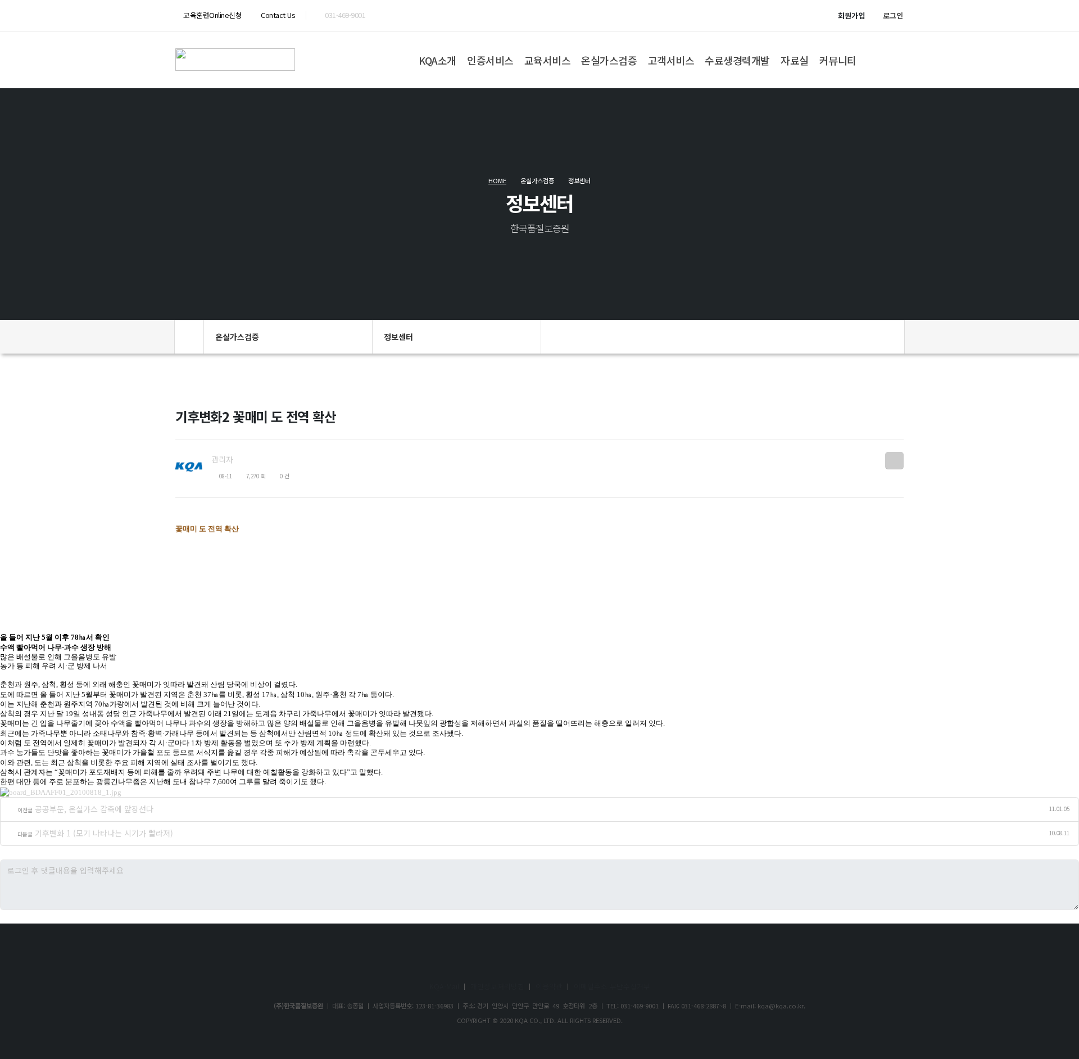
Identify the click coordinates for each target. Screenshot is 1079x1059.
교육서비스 (547, 60)
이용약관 (549, 986)
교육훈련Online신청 (212, 15)
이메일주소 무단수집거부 (612, 986)
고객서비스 (671, 60)
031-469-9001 (345, 15)
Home (497, 180)
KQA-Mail (444, 986)
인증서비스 (490, 60)
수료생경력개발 (737, 60)
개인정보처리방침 (497, 986)
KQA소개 (437, 60)
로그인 (893, 15)
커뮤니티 (837, 60)
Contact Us (277, 15)
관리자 (222, 459)
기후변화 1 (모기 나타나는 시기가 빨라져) (104, 833)
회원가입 (851, 15)
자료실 (795, 60)
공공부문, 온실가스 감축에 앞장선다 (94, 808)
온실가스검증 (609, 60)
